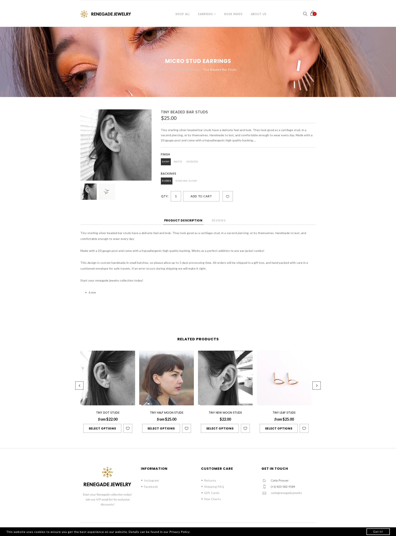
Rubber (166, 180)
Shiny (166, 161)
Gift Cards (212, 493)
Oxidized (192, 161)
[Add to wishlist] (227, 196)
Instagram (151, 480)
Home (163, 69)
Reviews (219, 220)
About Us (258, 14)
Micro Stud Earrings (185, 69)
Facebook (151, 486)
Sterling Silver (186, 180)
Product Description (183, 220)
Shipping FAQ (214, 486)
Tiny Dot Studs (107, 413)
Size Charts (212, 499)
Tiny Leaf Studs (284, 413)
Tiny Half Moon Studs (166, 413)
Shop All (183, 14)
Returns (210, 480)
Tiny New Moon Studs (225, 413)
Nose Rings (233, 14)
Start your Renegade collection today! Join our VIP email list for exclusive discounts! (107, 499)
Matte (178, 161)
